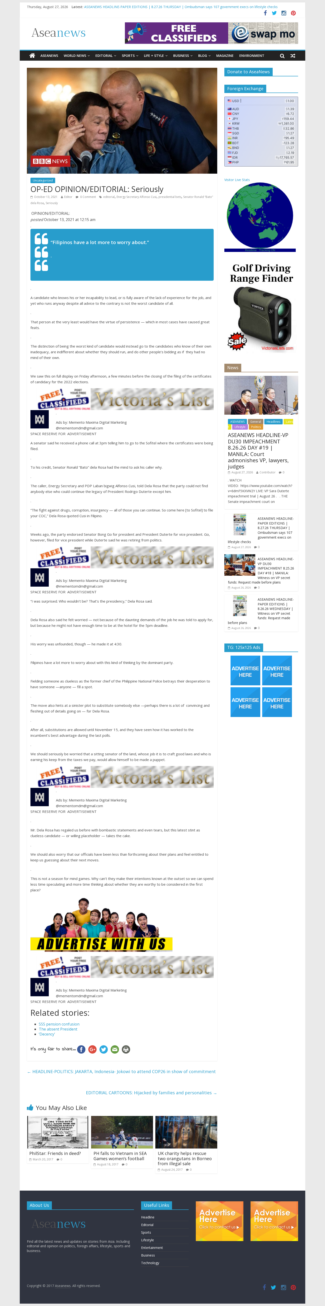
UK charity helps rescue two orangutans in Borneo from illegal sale (185, 1158)
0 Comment (87, 197)
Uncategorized (43, 180)
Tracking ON (267, 250)
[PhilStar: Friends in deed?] (58, 1118)
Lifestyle (240, 427)
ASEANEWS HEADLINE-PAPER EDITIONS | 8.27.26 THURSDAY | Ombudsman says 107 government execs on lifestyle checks (261, 530)
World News (75, 55)
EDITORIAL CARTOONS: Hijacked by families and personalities (151, 1092)
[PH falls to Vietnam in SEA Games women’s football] (122, 1118)
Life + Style (154, 55)
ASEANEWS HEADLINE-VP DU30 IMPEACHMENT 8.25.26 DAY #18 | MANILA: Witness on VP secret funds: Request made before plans (261, 570)
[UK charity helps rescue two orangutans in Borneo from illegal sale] (186, 1118)
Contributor (268, 472)
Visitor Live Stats (237, 179)
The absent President (58, 1029)
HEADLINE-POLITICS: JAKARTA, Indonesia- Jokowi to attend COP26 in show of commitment (121, 1071)
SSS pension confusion (59, 1024)
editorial (109, 197)
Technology (150, 1263)
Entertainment (152, 1247)
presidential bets (169, 197)
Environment (251, 55)
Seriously (52, 203)
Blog (202, 55)
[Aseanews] (32, 56)
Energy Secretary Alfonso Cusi (137, 197)
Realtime (251, 250)
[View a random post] (293, 56)
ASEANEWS (49, 55)
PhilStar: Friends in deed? (55, 1153)
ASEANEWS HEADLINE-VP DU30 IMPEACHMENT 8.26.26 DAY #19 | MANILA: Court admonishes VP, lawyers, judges (173, 7)
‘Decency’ (47, 1034)
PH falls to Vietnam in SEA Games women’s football (120, 1155)
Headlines (273, 422)
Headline (147, 1217)
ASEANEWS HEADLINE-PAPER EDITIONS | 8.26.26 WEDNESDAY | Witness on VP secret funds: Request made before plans (261, 611)
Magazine (225, 55)
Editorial (104, 55)
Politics (256, 427)
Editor (68, 197)
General (255, 422)
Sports (128, 55)
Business (181, 55)
